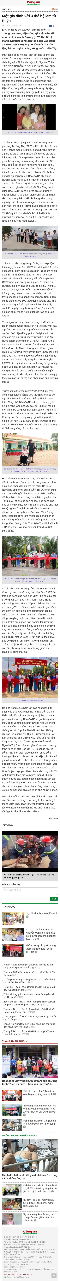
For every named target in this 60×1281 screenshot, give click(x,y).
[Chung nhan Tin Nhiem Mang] (16, 1277)
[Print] (56, 26)
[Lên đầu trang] (54, 1275)
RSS (55, 9)
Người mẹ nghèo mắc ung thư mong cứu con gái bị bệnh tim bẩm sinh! (38, 1217)
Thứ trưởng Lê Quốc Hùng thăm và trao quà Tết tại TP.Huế (41, 948)
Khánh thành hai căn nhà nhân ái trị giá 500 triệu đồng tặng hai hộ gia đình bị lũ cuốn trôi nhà (40, 1188)
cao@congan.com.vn (17, 1267)
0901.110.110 (28, 1274)
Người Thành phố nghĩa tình (41, 913)
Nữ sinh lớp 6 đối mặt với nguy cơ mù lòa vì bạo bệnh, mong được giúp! (39, 1203)
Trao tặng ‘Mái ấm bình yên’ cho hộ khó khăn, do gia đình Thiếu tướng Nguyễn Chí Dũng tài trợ (39, 1108)
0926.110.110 (16, 1274)
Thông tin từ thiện (14, 1041)
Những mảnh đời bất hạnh (19, 1135)
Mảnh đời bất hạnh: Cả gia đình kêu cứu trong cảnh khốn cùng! (39, 1122)
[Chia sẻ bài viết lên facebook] (50, 26)
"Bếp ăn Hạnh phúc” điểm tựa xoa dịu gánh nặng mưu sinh (38, 1093)
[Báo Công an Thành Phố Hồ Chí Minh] (33, 3)
